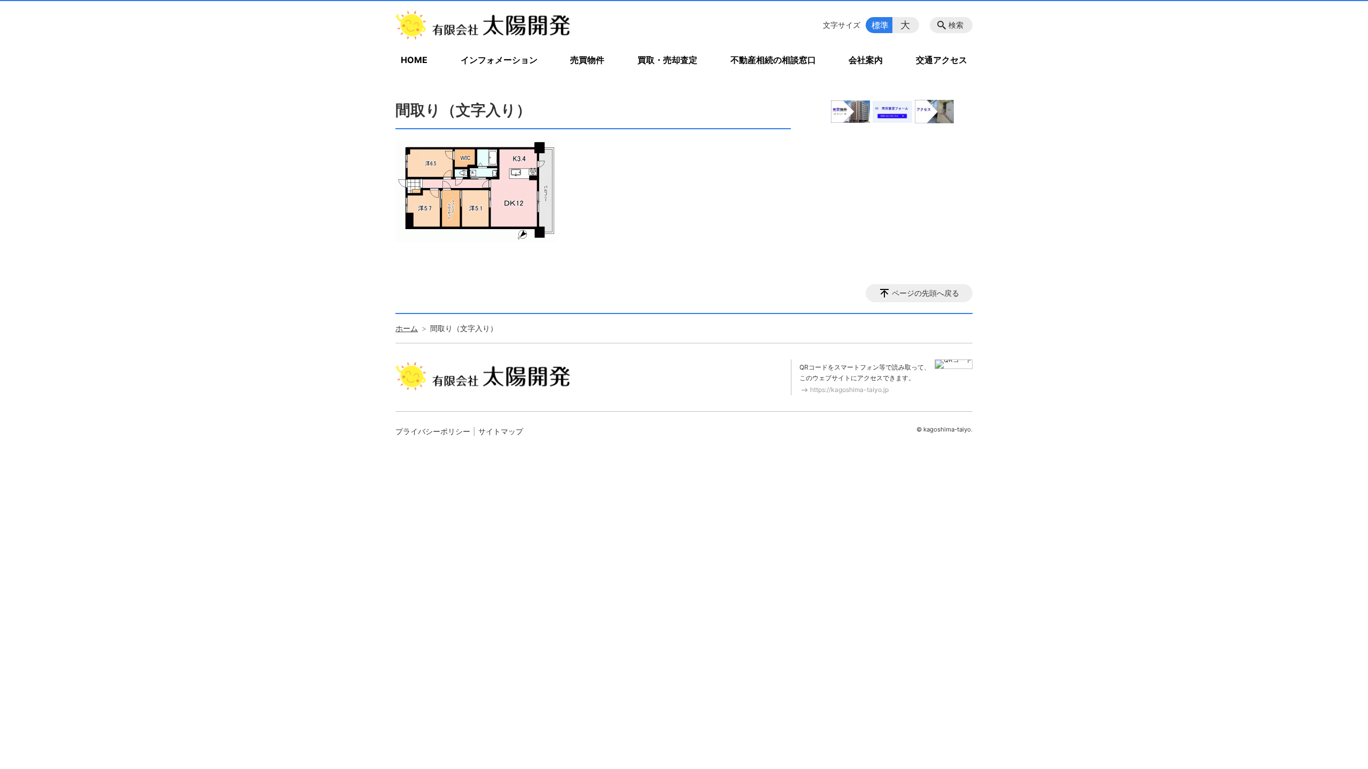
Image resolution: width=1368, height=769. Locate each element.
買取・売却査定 (667, 59)
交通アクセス (941, 59)
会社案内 (866, 59)
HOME (414, 59)
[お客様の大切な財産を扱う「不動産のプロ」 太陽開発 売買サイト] (482, 25)
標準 (880, 25)
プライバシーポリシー (432, 431)
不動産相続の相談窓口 (773, 59)
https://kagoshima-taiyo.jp (849, 390)
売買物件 (587, 59)
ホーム (406, 328)
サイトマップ (500, 431)
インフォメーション (499, 59)
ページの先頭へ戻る (925, 292)
